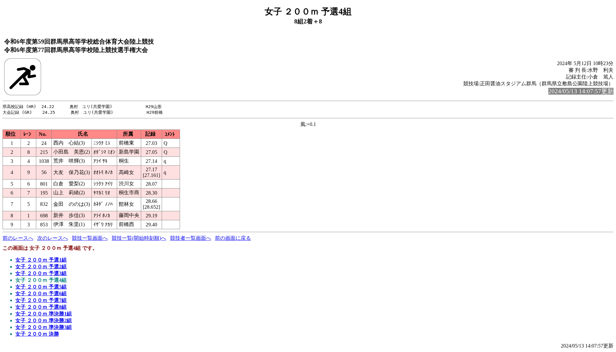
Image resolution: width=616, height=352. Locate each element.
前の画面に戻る (233, 238)
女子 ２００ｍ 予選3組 (41, 273)
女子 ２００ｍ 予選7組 (41, 300)
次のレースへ (52, 238)
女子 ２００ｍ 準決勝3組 (43, 327)
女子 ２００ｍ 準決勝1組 (43, 313)
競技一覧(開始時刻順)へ (139, 238)
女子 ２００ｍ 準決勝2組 (43, 320)
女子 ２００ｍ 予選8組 (41, 307)
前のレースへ (18, 238)
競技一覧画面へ (90, 238)
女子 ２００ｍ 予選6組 (41, 293)
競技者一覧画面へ (190, 238)
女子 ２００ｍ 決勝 (37, 334)
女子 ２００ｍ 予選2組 (41, 266)
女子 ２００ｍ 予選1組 (41, 260)
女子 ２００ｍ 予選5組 (41, 286)
